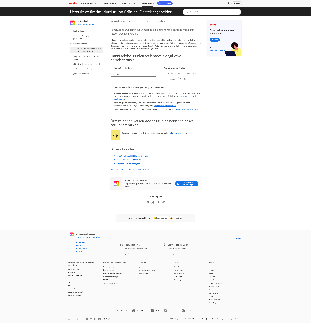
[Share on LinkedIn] (158, 203)
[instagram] (91, 319)
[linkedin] (99, 319)
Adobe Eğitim (178, 277)
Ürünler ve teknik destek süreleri (188, 109)
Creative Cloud (82, 21)
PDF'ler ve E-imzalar (108, 3)
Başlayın (78, 245)
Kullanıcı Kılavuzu (81, 248)
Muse (180, 74)
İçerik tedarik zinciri (109, 270)
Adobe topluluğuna (177, 133)
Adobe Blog (212, 303)
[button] (228, 3)
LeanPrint (169, 74)
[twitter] (95, 319)
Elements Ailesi (72, 289)
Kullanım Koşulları (198, 319)
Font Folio (184, 79)
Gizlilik (189, 319)
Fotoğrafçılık (71, 272)
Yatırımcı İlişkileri (214, 286)
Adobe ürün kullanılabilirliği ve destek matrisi (132, 156)
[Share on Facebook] (147, 203)
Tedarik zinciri (213, 290)
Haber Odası (213, 280)
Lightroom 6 (170, 79)
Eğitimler (79, 251)
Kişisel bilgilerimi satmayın (225, 319)
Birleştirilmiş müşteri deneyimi (112, 273)
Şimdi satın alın (165, 3)
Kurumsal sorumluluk (215, 283)
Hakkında (212, 270)
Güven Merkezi (213, 293)
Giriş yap (237, 3)
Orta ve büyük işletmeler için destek (185, 280)
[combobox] (212, 12)
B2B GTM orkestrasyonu (110, 280)
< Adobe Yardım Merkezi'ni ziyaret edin (88, 237)
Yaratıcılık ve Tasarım (87, 3)
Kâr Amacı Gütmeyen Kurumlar (148, 270)
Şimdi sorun (128, 254)
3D (69, 285)
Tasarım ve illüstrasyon (75, 276)
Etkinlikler (212, 277)
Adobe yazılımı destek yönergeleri (127, 163)
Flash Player (192, 74)
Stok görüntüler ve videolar (76, 292)
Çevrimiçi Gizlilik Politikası (138, 169)
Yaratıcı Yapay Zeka (74, 269)
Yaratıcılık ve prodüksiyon (110, 277)
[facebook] (87, 319)
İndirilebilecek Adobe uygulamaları (127, 160)
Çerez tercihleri (210, 319)
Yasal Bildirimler (117, 169)
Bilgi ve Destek (147, 3)
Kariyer (211, 273)
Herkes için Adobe (214, 299)
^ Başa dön (237, 238)
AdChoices (240, 319)
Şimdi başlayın (172, 254)
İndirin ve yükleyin (179, 270)
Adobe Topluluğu (179, 273)
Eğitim (141, 267)
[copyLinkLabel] (163, 203)
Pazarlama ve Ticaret (128, 3)
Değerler (211, 296)
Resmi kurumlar (143, 273)
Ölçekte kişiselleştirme (110, 267)
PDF (69, 282)
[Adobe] (73, 3)
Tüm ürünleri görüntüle (75, 295)
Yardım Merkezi (178, 267)
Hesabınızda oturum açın (216, 267)
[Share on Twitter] (152, 203)
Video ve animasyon (74, 279)
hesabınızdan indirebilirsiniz (165, 106)
